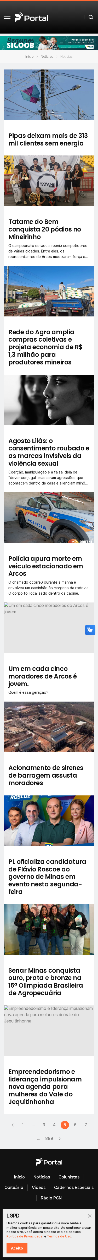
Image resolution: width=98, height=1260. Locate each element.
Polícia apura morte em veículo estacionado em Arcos (45, 566)
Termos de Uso (59, 1236)
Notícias (47, 57)
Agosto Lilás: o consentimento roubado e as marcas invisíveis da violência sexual (48, 452)
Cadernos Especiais (74, 1187)
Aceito (17, 1248)
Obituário (13, 1187)
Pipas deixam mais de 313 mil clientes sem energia (48, 139)
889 (49, 1138)
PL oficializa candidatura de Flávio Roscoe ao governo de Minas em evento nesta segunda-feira (47, 876)
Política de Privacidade (25, 1236)
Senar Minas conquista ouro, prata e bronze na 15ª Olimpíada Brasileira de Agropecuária (45, 981)
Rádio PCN (51, 1198)
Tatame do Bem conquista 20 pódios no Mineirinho (44, 229)
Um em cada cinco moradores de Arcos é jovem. (42, 676)
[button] (7, 17)
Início (29, 57)
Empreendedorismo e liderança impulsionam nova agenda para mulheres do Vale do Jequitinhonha (45, 1086)
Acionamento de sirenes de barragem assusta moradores (45, 775)
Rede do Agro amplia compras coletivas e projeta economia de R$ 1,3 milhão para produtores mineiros (45, 347)
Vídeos (38, 1187)
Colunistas (69, 1177)
